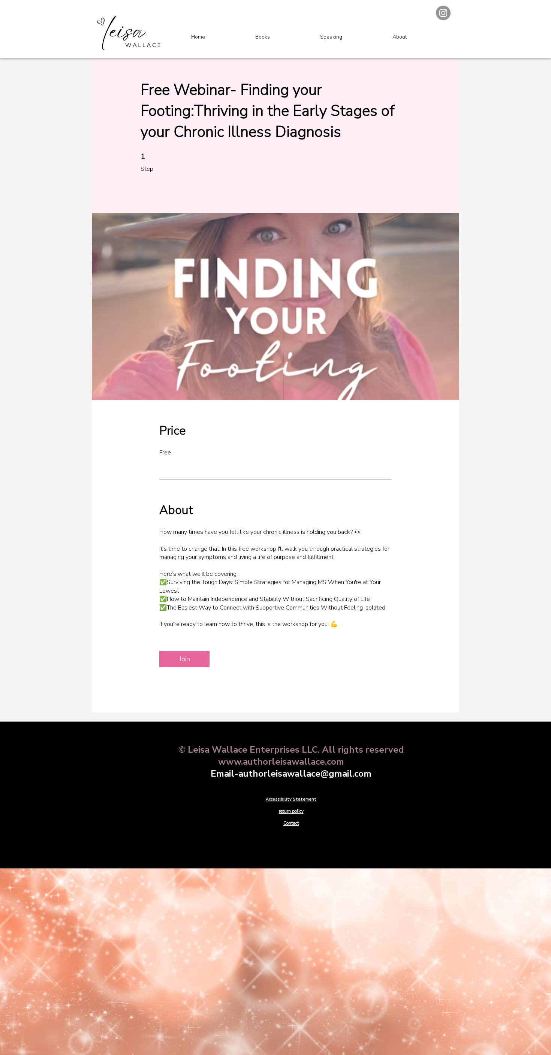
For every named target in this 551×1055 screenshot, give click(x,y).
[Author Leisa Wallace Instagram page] (443, 13)
